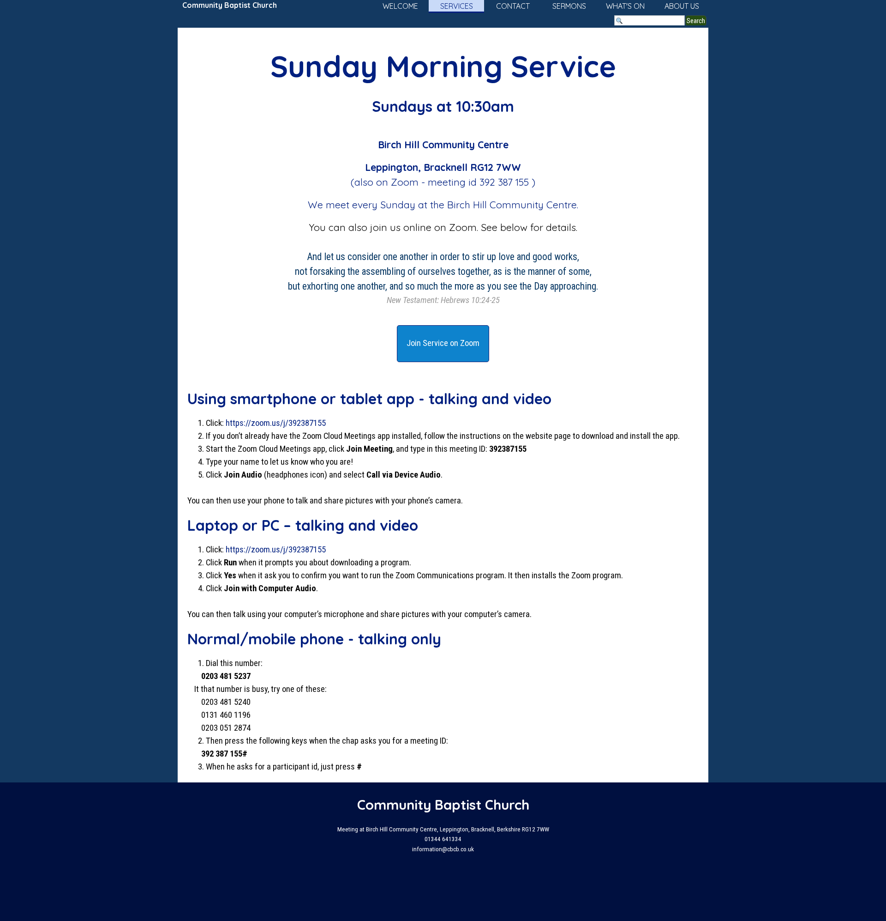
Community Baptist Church (229, 5)
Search (696, 21)
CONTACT (513, 6)
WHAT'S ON (625, 6)
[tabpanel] (443, 175)
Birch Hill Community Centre (512, 205)
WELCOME (400, 6)
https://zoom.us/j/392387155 (276, 423)
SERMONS (569, 6)
